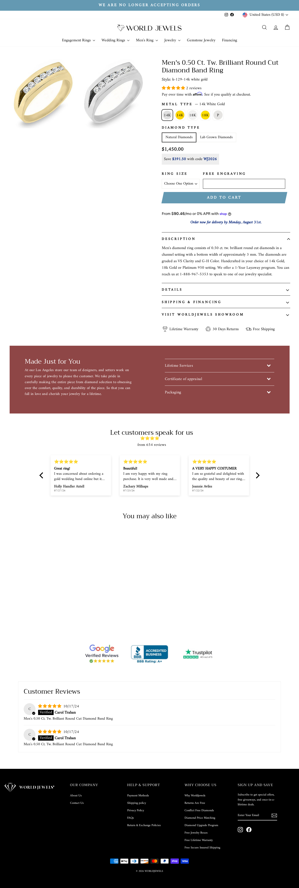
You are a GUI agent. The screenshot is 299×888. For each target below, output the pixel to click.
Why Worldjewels (195, 795)
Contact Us (77, 803)
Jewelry (170, 40)
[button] (174, 88)
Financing (229, 40)
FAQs (130, 818)
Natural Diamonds (179, 137)
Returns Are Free (195, 803)
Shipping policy (136, 803)
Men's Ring (145, 40)
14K (167, 115)
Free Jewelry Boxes (196, 833)
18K (192, 115)
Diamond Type (181, 128)
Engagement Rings (77, 40)
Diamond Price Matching (200, 818)
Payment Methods (138, 795)
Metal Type (193, 104)
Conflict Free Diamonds (199, 810)
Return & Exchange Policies (144, 825)
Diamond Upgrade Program (201, 825)
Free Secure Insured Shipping (202, 847)
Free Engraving (224, 174)
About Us (76, 795)
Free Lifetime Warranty (199, 840)
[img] (151, 438)
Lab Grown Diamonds (216, 137)
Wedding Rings (114, 40)
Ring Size (175, 174)
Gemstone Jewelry (201, 40)
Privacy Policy (135, 810)
